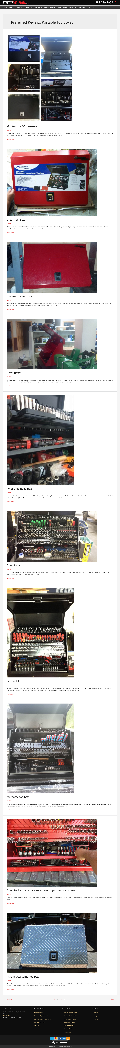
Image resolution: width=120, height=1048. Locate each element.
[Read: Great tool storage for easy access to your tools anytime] (52, 853)
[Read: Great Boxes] (52, 344)
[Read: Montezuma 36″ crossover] (40, 77)
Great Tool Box (16, 219)
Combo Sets (72, 7)
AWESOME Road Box (19, 488)
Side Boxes (91, 7)
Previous (8, 999)
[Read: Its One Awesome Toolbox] (52, 943)
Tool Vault (19, 7)
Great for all (14, 565)
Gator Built (29, 7)
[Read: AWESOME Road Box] (40, 440)
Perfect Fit (13, 681)
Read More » (10, 139)
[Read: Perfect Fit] (40, 632)
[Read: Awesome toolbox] (40, 748)
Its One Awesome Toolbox (23, 976)
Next (113, 999)
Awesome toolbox (18, 797)
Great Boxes (14, 373)
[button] (93, 3)
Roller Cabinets (62, 7)
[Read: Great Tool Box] (52, 182)
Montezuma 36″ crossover (23, 126)
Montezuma (38, 7)
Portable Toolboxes (49, 7)
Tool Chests (82, 7)
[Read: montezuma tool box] (52, 267)
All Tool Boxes (8, 7)
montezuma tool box (19, 296)
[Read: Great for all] (52, 536)
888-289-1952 (6, 1016)
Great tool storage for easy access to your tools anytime (41, 890)
